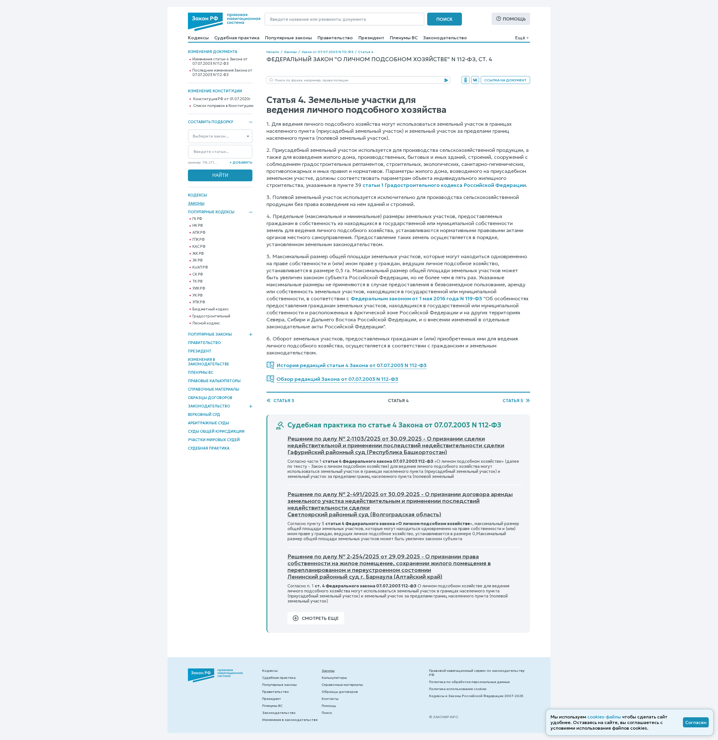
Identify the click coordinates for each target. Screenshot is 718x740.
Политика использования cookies (458, 689)
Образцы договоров (210, 397)
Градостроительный (211, 316)
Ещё (520, 37)
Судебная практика (236, 37)
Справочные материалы (213, 389)
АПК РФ (199, 232)
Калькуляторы (334, 677)
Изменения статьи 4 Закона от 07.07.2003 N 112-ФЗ (220, 61)
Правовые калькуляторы (214, 381)
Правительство (335, 37)
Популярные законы (288, 37)
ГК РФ (197, 219)
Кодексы (198, 37)
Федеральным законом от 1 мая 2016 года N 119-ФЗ (416, 298)
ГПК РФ (198, 239)
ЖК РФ (198, 253)
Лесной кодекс (206, 323)
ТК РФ (197, 281)
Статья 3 (283, 400)
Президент (371, 37)
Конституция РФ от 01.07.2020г (221, 99)
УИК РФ (198, 288)
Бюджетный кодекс (210, 309)
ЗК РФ (197, 260)
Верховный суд (204, 414)
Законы (196, 203)
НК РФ (197, 225)
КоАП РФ (200, 267)
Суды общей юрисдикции (216, 431)
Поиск (444, 19)
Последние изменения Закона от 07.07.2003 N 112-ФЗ (222, 72)
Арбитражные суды (208, 423)
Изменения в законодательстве (208, 361)
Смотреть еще (320, 618)
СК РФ (197, 274)
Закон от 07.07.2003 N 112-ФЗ (327, 52)
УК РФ (197, 295)
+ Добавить (240, 162)
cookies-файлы (604, 717)
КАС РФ (199, 246)
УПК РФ (198, 302)
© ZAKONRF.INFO (443, 717)
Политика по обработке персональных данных (469, 682)
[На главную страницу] (224, 22)
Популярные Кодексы (211, 212)
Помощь (514, 19)
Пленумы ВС (404, 37)
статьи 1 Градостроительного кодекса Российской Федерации (444, 185)
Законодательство (445, 37)
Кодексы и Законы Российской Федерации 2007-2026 (476, 696)
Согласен (696, 722)
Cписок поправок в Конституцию (223, 106)
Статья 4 (366, 52)
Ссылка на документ (505, 80)
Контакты (330, 699)
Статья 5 (513, 400)
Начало (272, 52)
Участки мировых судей (214, 439)
